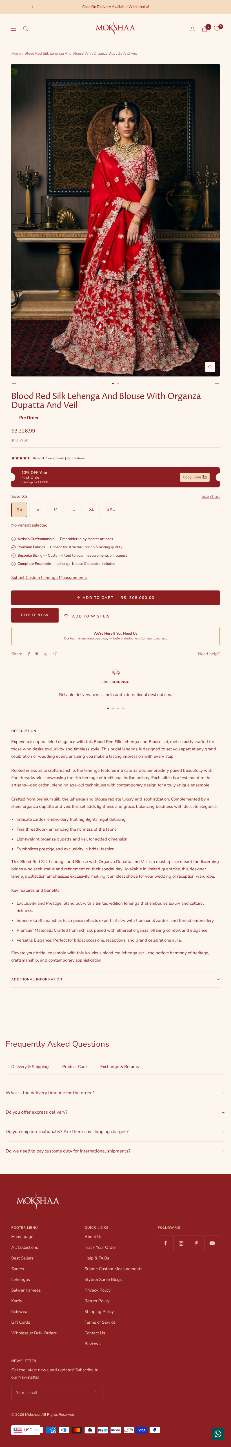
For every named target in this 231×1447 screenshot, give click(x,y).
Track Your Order (100, 1247)
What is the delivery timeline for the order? (50, 1093)
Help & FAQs (97, 1258)
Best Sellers (22, 1258)
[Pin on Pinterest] (36, 654)
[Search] (25, 28)
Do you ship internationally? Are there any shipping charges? (67, 1132)
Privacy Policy (98, 1290)
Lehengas (20, 1279)
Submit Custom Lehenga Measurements (49, 577)
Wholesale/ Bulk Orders (34, 1333)
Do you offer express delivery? (36, 1112)
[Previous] (13, 383)
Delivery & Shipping (30, 1066)
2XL (111, 509)
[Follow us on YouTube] (212, 1243)
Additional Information (36, 979)
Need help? (209, 654)
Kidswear (20, 1311)
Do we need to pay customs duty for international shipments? (68, 1151)
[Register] (94, 1393)
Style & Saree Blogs (103, 1279)
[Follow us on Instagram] (181, 1243)
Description (23, 731)
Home (16, 53)
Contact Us (95, 1333)
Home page (22, 1236)
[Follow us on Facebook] (165, 1243)
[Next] (217, 383)
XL (91, 509)
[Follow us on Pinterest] (196, 1243)
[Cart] (204, 29)
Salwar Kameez (26, 1290)
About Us (93, 1236)
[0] (217, 29)
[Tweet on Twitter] (45, 654)
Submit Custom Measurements (113, 1269)
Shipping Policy (99, 1311)
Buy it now (35, 615)
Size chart (210, 496)
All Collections (24, 1247)
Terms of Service (100, 1322)
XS (19, 509)
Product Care (74, 1066)
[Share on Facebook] (29, 654)
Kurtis (16, 1301)
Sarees (17, 1269)
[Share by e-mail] (55, 654)
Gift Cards (20, 1322)
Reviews (93, 1343)
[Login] (192, 28)
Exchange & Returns (119, 1066)
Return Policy (97, 1301)
